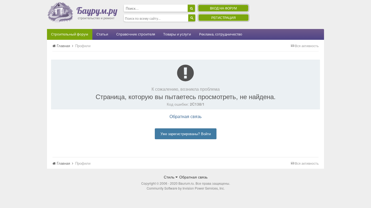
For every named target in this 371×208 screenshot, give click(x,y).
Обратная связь (185, 116)
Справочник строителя (135, 34)
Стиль (169, 177)
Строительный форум (69, 34)
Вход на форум (223, 8)
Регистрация (223, 17)
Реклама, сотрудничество (220, 34)
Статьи (102, 34)
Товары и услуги (177, 34)
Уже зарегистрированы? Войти (186, 133)
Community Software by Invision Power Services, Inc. (186, 188)
